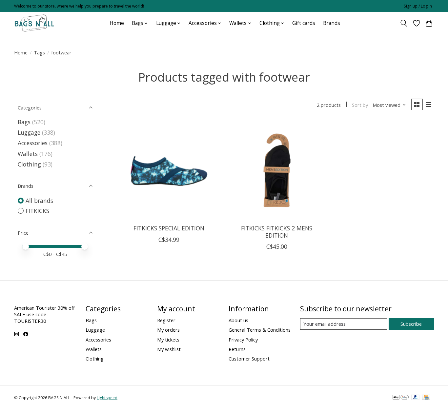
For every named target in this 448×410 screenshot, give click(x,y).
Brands (331, 23)
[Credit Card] (426, 398)
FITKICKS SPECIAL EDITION (168, 228)
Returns (237, 349)
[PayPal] (415, 398)
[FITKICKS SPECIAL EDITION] (169, 170)
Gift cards (303, 23)
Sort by (360, 105)
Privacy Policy (243, 339)
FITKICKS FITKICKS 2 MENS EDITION (276, 231)
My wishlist (169, 349)
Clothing (29, 164)
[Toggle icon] (404, 23)
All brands (39, 201)
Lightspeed (107, 397)
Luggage (29, 132)
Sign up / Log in (418, 6)
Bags (24, 122)
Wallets (28, 154)
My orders (168, 329)
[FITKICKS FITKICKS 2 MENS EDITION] (276, 170)
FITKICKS (37, 211)
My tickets (168, 339)
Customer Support (249, 358)
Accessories (33, 143)
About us (238, 320)
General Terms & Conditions (260, 329)
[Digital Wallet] (401, 398)
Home (117, 23)
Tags (39, 52)
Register (166, 320)
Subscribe (411, 324)
